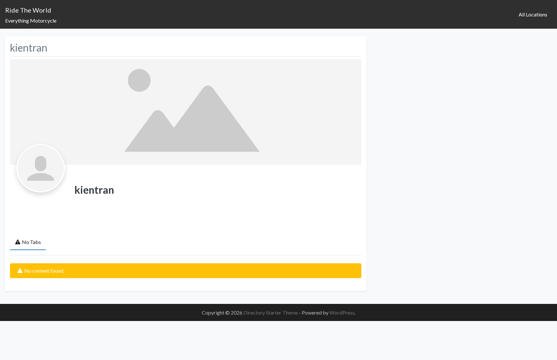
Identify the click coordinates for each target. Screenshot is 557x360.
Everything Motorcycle (30, 20)
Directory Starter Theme (271, 312)
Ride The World (28, 10)
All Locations (533, 14)
